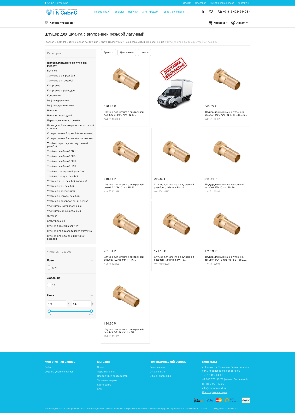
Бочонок (52, 70)
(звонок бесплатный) (225, 379)
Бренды (119, 11)
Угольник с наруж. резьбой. (63, 195)
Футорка (52, 215)
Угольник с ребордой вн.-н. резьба (67, 200)
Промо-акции (102, 11)
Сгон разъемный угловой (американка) (70, 138)
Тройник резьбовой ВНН (61, 161)
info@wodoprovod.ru (214, 388)
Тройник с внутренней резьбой (65, 171)
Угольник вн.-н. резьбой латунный (67, 181)
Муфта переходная (58, 100)
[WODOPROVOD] (62, 12)
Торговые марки (107, 380)
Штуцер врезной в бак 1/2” (63, 225)
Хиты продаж (150, 11)
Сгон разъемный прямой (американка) (70, 133)
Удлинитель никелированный (64, 205)
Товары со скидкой (173, 11)
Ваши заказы (157, 367)
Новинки (133, 11)
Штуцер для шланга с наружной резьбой (66, 237)
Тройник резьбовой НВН (61, 166)
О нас (100, 367)
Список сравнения (161, 375)
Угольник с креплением (61, 190)
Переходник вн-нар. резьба (63, 120)
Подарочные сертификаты (112, 375)
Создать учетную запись (59, 371)
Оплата (187, 2)
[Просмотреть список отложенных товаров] (210, 11)
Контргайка (53, 85)
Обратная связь (106, 371)
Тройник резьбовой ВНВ (61, 156)
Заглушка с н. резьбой (60, 80)
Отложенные (157, 371)
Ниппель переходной (59, 115)
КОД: (106, 119)
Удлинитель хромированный (64, 210)
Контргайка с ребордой (61, 90)
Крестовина (54, 95)
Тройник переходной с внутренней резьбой (67, 145)
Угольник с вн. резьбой (60, 186)
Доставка (200, 2)
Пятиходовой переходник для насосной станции (70, 127)
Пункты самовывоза (222, 2)
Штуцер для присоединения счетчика (69, 230)
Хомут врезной (56, 220)
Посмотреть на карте (214, 392)
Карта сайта (104, 384)
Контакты (243, 2)
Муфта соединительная (60, 105)
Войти (48, 367)
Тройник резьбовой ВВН (61, 151)
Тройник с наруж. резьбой (62, 176)
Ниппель (52, 110)
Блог (99, 388)
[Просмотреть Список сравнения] (202, 11)
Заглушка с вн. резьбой (61, 75)
